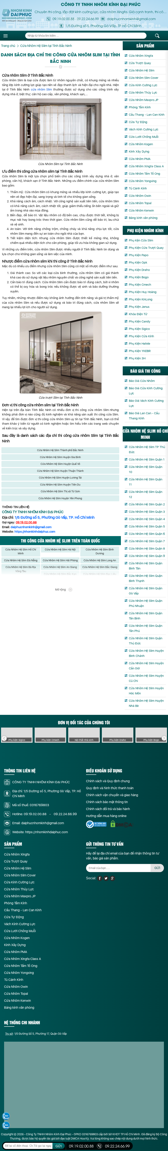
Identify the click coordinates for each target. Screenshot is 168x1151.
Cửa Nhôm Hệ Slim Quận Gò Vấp (145, 590)
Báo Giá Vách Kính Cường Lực (146, 403)
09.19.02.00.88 (63, 18)
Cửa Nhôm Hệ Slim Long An (100, 560)
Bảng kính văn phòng (143, 218)
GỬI (157, 868)
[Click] (4, 738)
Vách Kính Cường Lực (143, 129)
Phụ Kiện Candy (139, 321)
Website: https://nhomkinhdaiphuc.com (40, 832)
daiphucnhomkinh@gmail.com (31, 527)
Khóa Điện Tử (138, 314)
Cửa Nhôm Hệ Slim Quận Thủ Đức (145, 640)
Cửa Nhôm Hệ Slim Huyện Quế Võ (60, 463)
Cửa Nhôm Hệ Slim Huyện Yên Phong (60, 498)
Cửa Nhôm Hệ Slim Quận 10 (145, 469)
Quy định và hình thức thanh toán (110, 788)
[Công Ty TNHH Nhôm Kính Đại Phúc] (17, 15)
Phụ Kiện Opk (138, 262)
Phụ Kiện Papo (138, 255)
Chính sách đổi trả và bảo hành (108, 809)
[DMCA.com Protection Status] (122, 824)
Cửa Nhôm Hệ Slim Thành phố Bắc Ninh (60, 450)
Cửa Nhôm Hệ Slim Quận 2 (147, 504)
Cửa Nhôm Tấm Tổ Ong (144, 173)
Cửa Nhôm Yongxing (143, 181)
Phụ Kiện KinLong (140, 299)
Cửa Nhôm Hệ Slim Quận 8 (147, 548)
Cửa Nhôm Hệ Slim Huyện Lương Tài (60, 477)
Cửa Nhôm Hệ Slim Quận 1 (147, 459)
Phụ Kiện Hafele (139, 343)
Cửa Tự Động (138, 122)
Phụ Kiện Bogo (139, 277)
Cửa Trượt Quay (140, 63)
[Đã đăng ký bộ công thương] (96, 824)
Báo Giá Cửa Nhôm (142, 381)
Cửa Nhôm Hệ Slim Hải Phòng (60, 560)
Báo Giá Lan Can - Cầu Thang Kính (144, 415)
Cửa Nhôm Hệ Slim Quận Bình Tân (145, 565)
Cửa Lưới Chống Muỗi (143, 137)
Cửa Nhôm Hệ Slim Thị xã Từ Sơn (60, 491)
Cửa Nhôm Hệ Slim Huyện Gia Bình (60, 457)
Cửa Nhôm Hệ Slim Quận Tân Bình (145, 615)
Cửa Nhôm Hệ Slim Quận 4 (147, 519)
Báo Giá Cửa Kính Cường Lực (146, 390)
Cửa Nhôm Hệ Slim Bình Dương (100, 551)
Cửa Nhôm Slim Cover (143, 78)
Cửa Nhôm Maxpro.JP (143, 100)
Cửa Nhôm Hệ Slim (141, 70)
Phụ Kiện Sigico (139, 329)
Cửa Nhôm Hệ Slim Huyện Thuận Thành (60, 470)
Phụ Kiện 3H (137, 358)
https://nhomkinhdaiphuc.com (35, 531)
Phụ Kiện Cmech (140, 284)
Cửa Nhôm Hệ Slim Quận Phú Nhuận (145, 603)
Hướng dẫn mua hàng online (106, 816)
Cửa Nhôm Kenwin (141, 210)
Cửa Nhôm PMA (139, 159)
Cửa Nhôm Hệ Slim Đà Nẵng (20, 560)
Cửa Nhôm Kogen (141, 144)
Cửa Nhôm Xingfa (141, 56)
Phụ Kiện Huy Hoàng (143, 292)
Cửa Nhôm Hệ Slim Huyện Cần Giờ (146, 665)
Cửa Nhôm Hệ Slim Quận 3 (147, 512)
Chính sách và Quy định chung (108, 781)
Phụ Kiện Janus (139, 307)
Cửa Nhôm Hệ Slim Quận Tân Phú (145, 628)
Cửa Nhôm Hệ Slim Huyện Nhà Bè (146, 703)
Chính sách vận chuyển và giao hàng (112, 795)
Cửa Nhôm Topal (140, 203)
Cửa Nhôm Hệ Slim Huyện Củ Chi (146, 678)
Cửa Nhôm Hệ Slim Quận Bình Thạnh (145, 578)
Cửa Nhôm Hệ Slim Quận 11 (145, 482)
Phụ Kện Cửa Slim (141, 240)
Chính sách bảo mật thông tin (107, 802)
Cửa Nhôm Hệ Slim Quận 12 (145, 494)
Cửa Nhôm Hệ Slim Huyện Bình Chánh (146, 653)
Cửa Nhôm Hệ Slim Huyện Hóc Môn (146, 690)
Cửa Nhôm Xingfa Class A (146, 166)
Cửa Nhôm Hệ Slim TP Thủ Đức (147, 449)
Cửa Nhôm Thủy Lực (143, 92)
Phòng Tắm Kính (140, 107)
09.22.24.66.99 (88, 18)
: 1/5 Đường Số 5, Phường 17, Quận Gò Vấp (36, 1033)
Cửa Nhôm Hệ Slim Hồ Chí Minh (20, 551)
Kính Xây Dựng (139, 151)
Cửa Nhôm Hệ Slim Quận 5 (147, 526)
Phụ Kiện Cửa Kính (141, 336)
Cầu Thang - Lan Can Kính (147, 115)
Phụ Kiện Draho (139, 270)
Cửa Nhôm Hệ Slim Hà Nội (60, 549)
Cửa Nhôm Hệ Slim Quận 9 (147, 556)
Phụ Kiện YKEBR (140, 351)
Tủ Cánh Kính (138, 188)
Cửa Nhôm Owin (140, 196)
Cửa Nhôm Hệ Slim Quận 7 (147, 541)
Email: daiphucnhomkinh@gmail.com (38, 823)
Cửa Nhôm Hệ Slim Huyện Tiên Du (60, 484)
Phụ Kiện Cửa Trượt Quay (146, 248)
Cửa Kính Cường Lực (143, 85)
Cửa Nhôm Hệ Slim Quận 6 (147, 534)
